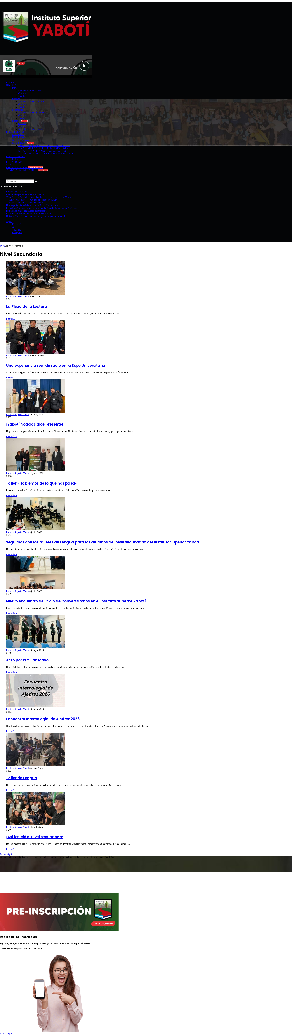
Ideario (21, 96)
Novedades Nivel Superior (31, 129)
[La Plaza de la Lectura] (35, 294)
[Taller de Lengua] (35, 765)
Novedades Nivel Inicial (30, 90)
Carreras (22, 123)
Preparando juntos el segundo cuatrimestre (26, 210)
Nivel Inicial (18, 134)
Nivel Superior (23, 142)
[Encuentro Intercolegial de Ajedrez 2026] (35, 706)
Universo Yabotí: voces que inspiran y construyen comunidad (35, 216)
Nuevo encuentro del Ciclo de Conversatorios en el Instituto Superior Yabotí (76, 601)
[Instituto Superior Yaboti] (46, 43)
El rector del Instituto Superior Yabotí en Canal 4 (29, 213)
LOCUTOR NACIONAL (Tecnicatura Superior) (42, 151)
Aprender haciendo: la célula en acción (24, 202)
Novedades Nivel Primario (31, 101)
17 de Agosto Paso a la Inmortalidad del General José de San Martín (38, 197)
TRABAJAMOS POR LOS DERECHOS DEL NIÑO (32, 200)
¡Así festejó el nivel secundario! (34, 836)
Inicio (10, 82)
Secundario (17, 109)
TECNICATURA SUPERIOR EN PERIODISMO (43, 148)
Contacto (22, 93)
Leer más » (11, 318)
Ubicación (17, 159)
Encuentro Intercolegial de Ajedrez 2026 (43, 718)
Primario (16, 99)
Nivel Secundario (20, 140)
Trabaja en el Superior (27, 170)
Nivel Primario (19, 137)
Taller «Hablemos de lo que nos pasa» (41, 483)
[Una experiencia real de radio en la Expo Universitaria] (35, 353)
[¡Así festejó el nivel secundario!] (35, 824)
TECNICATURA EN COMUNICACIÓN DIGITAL (44, 145)
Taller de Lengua (21, 777)
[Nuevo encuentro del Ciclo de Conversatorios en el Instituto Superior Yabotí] (35, 588)
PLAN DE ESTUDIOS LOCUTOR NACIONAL (49, 153)
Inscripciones (15, 131)
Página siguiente (8, 854)
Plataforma (14, 162)
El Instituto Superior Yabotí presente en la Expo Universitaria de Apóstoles (41, 208)
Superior (20, 120)
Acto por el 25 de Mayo (27, 660)
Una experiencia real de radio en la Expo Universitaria (32, 205)
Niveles (11, 85)
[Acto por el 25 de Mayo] (35, 647)
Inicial (15, 88)
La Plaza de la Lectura (17, 191)
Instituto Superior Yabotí (17, 296)
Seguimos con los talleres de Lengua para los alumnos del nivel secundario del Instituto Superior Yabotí (102, 542)
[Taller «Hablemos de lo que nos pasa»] (35, 470)
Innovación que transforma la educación (25, 194)
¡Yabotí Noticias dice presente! (34, 424)
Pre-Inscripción (24, 167)
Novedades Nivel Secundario (32, 112)
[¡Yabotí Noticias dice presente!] (35, 411)
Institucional (15, 156)
